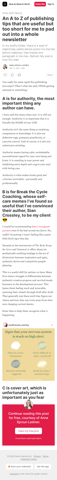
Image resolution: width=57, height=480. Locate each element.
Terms (46, 456)
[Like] (5, 75)
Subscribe (40, 4)
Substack (14, 473)
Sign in (51, 4)
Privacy (37, 456)
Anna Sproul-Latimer (19, 65)
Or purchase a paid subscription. (28, 438)
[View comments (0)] (12, 75)
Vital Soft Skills (12, 13)
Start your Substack (21, 466)
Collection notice (28, 459)
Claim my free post (28, 431)
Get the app (43, 466)
